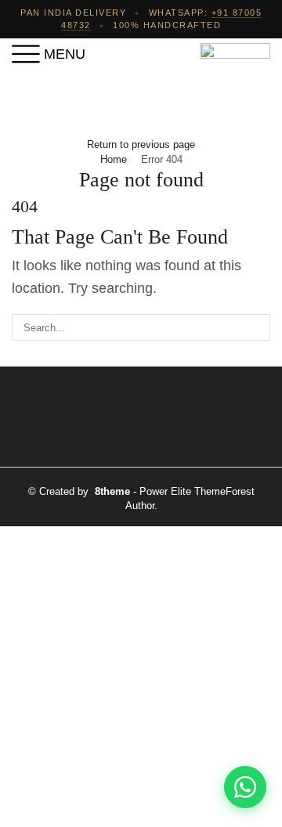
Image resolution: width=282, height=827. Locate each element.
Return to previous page (141, 144)
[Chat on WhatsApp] (245, 787)
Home (113, 159)
